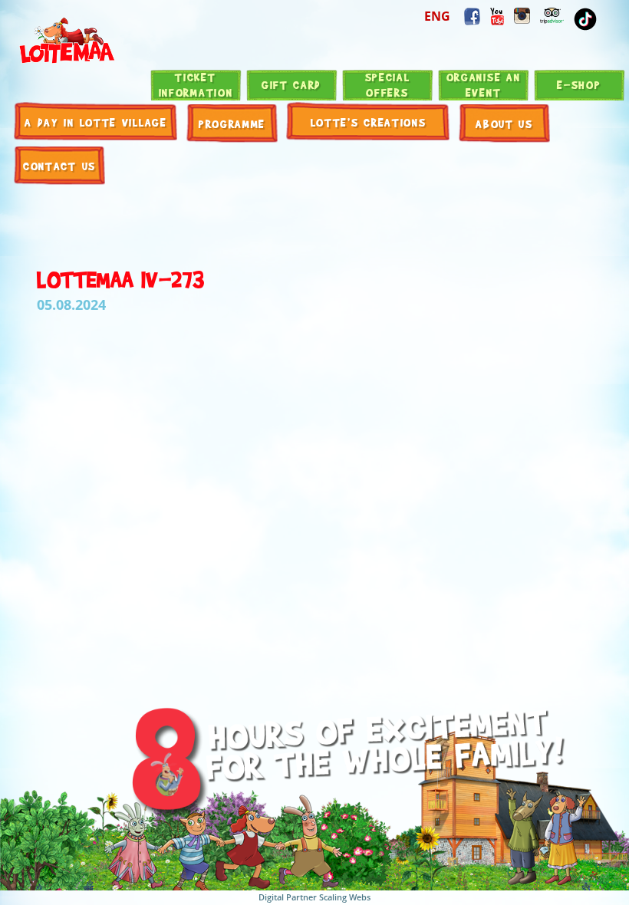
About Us (504, 123)
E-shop (579, 84)
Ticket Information (196, 84)
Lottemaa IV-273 (120, 278)
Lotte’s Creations (368, 122)
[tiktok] (585, 19)
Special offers (387, 84)
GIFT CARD (291, 84)
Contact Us (59, 165)
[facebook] (497, 16)
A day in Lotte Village (95, 122)
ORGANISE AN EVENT (483, 84)
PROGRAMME (232, 123)
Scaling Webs (344, 897)
